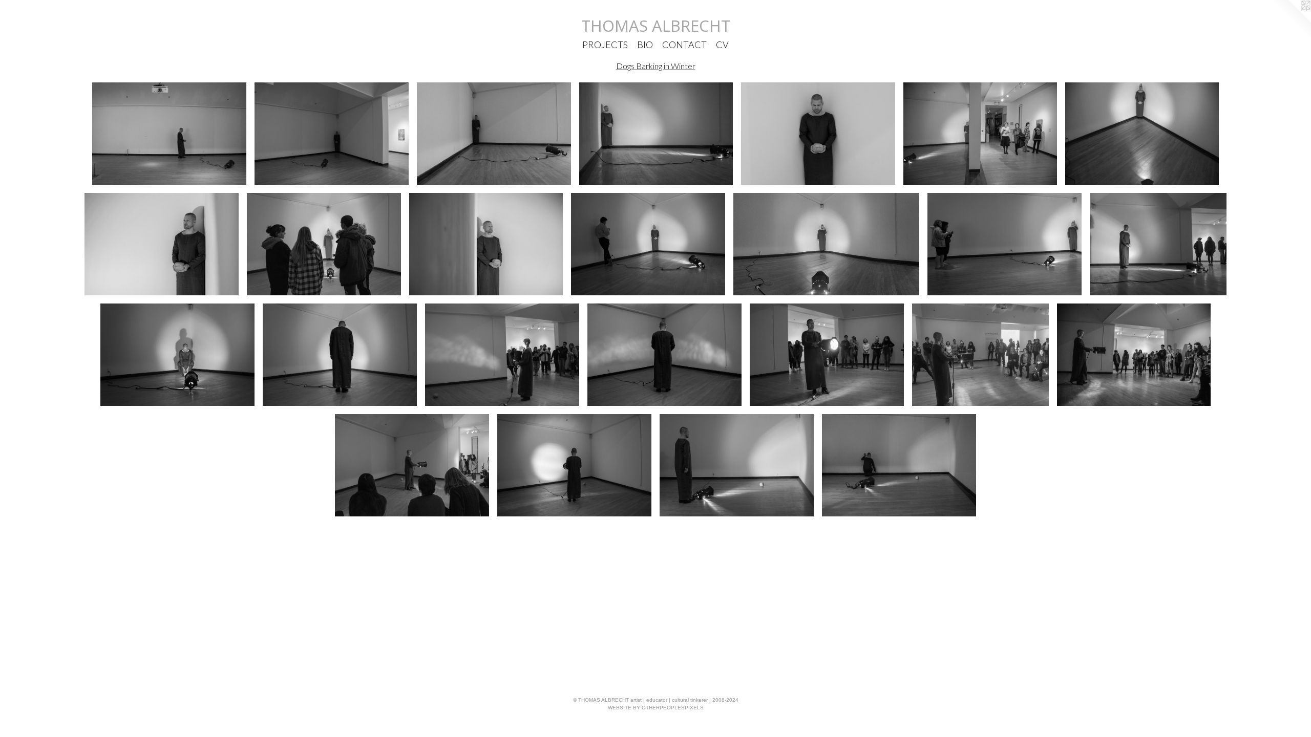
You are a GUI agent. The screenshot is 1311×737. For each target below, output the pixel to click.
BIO (645, 44)
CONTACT (684, 44)
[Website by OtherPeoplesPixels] (1290, 20)
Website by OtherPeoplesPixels (656, 707)
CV (722, 44)
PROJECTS (605, 44)
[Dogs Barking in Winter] (169, 133)
